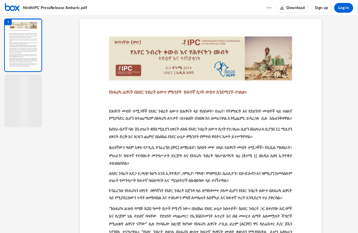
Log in (343, 8)
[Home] (12, 7)
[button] (23, 45)
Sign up (321, 8)
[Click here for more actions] (269, 8)
